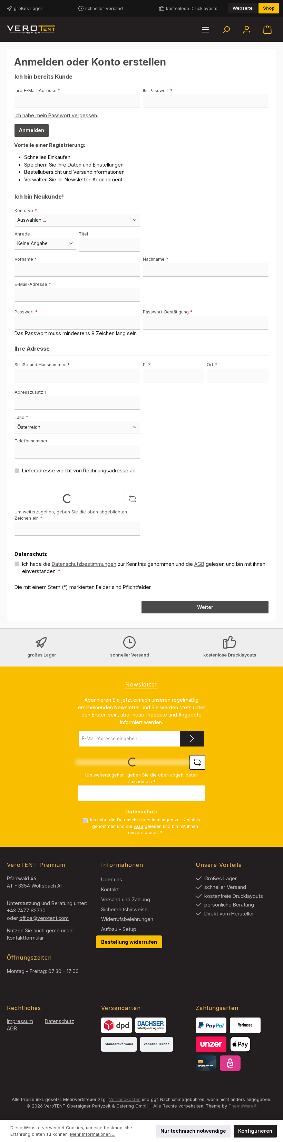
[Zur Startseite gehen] (31, 30)
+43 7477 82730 (26, 910)
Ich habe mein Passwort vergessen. (56, 115)
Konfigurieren (255, 1131)
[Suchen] (226, 29)
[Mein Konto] (246, 29)
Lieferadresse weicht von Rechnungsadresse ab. (79, 470)
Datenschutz (59, 1021)
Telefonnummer (31, 440)
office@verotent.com (44, 918)
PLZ (147, 364)
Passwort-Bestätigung (168, 311)
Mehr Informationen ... (92, 1134)
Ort (212, 364)
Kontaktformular (25, 938)
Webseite (243, 8)
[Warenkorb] (267, 29)
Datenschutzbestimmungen (84, 564)
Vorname (25, 259)
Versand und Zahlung (125, 899)
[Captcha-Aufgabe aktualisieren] (132, 499)
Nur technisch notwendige (193, 1131)
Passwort (26, 311)
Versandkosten (124, 1099)
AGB (199, 564)
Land (21, 417)
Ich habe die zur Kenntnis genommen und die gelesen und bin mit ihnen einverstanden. (143, 567)
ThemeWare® (242, 1106)
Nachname (155, 259)
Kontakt (110, 889)
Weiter (205, 607)
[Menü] (205, 29)
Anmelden (31, 130)
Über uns (111, 879)
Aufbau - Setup (118, 929)
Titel (83, 234)
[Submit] (192, 739)
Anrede (22, 234)
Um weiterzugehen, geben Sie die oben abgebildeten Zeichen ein (70, 515)
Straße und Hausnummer (42, 364)
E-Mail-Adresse (32, 284)
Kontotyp (25, 210)
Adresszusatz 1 (30, 392)
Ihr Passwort (158, 90)
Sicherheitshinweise (124, 909)
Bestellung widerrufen (129, 942)
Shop (268, 8)
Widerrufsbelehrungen (127, 919)
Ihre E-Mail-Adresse (37, 90)
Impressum (20, 1021)
